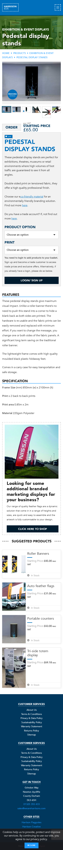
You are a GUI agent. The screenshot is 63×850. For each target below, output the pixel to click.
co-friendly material (31, 197)
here (24, 205)
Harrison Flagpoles (31, 822)
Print (9, 242)
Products (19, 53)
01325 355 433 (32, 804)
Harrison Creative (31, 826)
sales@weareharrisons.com (31, 808)
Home (6, 53)
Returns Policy (31, 730)
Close (32, 845)
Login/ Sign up (32, 280)
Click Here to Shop (32, 529)
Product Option (20, 227)
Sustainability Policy (31, 722)
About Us (32, 710)
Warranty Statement (31, 726)
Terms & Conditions (31, 714)
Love (9, 136)
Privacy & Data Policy (31, 718)
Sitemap (31, 734)
